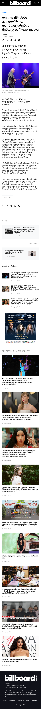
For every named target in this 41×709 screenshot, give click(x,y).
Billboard (5, 34)
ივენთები (21, 700)
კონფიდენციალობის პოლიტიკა (15, 687)
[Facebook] (17, 705)
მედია (28, 700)
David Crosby (7, 197)
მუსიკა (4, 12)
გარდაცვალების (12, 110)
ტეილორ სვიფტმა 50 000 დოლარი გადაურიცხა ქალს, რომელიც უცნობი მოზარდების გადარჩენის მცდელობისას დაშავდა (25, 288)
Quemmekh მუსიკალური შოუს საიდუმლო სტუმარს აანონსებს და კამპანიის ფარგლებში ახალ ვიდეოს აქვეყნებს (20, 626)
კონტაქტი (8, 683)
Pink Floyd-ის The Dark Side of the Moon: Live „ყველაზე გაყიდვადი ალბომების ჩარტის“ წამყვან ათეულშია (24, 230)
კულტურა (12, 700)
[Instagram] (20, 705)
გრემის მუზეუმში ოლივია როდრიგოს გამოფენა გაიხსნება (20, 557)
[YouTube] (23, 705)
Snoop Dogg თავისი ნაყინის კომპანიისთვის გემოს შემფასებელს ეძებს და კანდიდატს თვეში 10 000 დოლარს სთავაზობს (19, 591)
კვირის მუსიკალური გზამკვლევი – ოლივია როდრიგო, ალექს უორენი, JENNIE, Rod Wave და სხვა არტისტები (20, 489)
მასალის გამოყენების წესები (14, 685)
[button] (3, 3)
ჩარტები (35, 700)
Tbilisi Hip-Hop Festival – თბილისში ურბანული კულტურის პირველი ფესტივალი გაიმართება (19, 524)
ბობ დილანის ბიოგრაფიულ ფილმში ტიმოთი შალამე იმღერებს (14, 252)
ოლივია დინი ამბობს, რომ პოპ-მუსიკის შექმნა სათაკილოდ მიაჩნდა (20, 660)
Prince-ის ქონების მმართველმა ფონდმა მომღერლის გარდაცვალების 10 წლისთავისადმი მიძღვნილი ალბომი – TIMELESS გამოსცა (24, 275)
